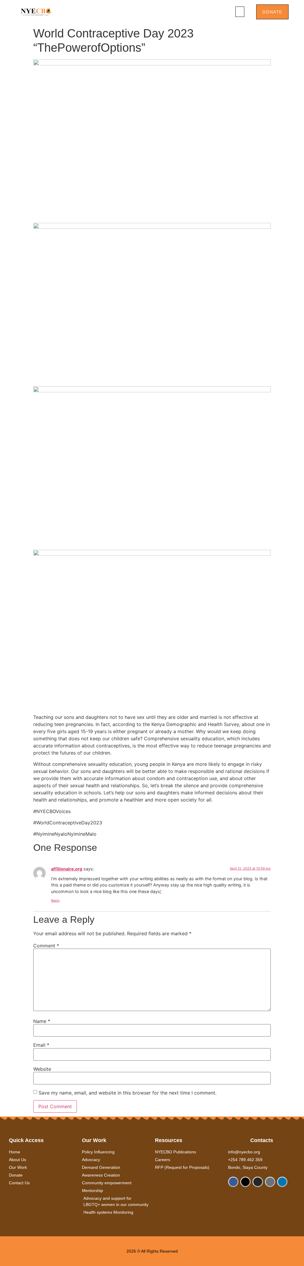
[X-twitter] (245, 1182)
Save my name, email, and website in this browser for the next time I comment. (127, 1092)
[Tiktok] (270, 1182)
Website (42, 1069)
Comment (46, 945)
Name (41, 1021)
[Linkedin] (282, 1182)
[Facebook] (233, 1182)
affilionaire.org (66, 868)
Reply (55, 900)
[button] (239, 12)
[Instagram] (257, 1182)
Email (41, 1045)
